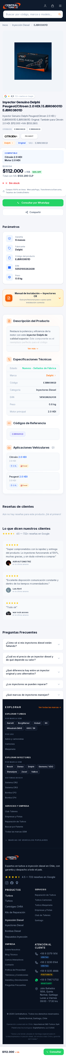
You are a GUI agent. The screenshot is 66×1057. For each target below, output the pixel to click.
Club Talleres (11, 811)
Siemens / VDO (46, 766)
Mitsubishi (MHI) (14, 728)
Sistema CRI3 (11, 787)
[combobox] (33, 14)
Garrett (10, 723)
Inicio (5, 25)
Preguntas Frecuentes (15, 985)
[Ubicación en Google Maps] (17, 882)
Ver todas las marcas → (50, 707)
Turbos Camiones (43, 900)
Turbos (9, 900)
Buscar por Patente (14, 826)
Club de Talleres (42, 915)
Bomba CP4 (10, 797)
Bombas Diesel (13, 931)
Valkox (34, 772)
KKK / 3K (31, 728)
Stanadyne (12, 772)
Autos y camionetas (14, 739)
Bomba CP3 (10, 792)
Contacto (9, 964)
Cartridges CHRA (14, 906)
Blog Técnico (11, 954)
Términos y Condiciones (16, 975)
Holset (37, 723)
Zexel (24, 772)
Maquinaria (10, 749)
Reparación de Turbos (15, 821)
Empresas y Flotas (13, 816)
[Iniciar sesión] (45, 6)
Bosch (10, 766)
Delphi (7, 143)
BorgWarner (24, 723)
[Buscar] (60, 14)
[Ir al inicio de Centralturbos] (12, 6)
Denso (20, 766)
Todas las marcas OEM (16, 831)
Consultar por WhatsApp (35, 202)
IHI (46, 723)
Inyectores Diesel (14, 925)
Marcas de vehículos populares (28, 840)
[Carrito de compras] (52, 6)
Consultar (55, 1051)
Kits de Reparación (15, 912)
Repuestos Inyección (16, 936)
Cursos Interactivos (14, 960)
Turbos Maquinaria (43, 905)
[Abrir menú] (60, 6)
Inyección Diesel (21, 25)
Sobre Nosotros (12, 949)
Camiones (10, 744)
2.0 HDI (22, 457)
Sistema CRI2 (11, 782)
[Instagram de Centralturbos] (6, 882)
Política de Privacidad (15, 970)
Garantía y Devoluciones (16, 980)
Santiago (39, 920)
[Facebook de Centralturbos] (11, 882)
